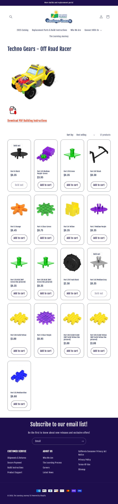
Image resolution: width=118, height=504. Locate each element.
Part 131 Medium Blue (19, 393)
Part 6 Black (15, 171)
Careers (46, 467)
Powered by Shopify (39, 496)
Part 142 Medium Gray (98, 280)
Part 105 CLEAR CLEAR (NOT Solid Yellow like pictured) (72, 337)
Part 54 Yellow (69, 226)
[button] (10, 17)
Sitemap (81, 469)
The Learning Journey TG (22, 496)
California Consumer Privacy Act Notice (92, 453)
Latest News (48, 472)
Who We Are (48, 458)
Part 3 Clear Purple (44, 335)
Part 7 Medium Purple (98, 226)
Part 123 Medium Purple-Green (43, 172)
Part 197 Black (95, 171)
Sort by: (70, 135)
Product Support (14, 472)
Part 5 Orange (16, 226)
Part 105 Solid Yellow (18, 335)
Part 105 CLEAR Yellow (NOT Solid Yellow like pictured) (98, 337)
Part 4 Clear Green (44, 226)
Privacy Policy (84, 459)
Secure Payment (14, 462)
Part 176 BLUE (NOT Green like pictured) (44, 281)
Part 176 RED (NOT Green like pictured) (18, 281)
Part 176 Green (69, 171)
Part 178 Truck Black (71, 280)
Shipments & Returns (16, 458)
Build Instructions (15, 467)
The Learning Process (52, 462)
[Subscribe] (82, 441)
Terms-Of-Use (84, 464)
